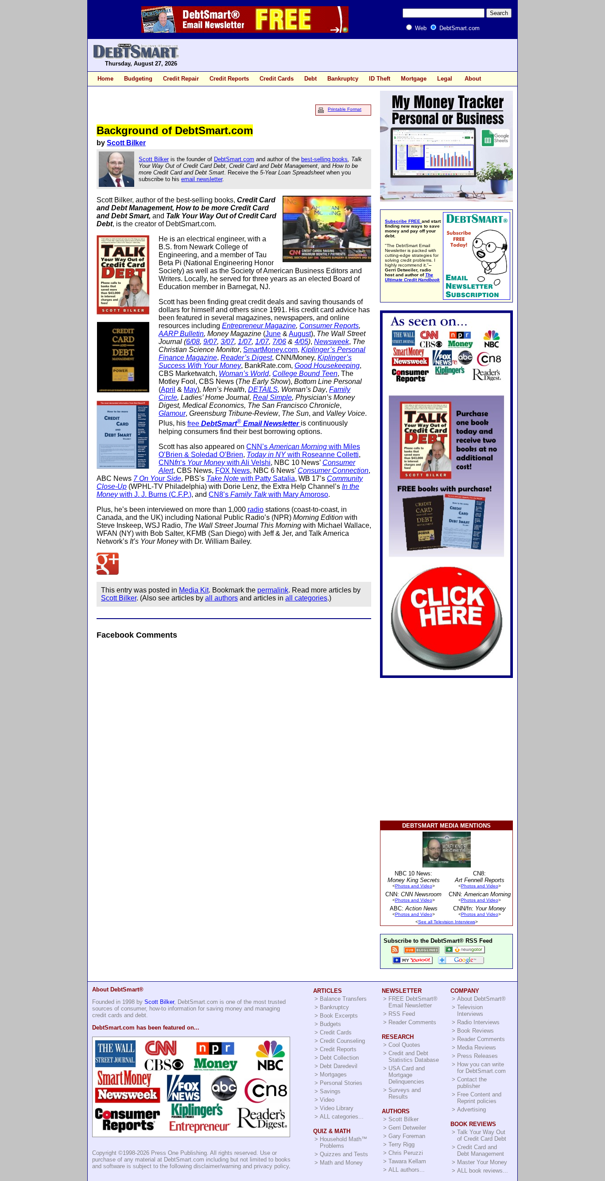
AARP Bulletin (181, 333)
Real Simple (272, 397)
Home (105, 78)
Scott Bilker (126, 143)
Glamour (172, 413)
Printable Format (344, 109)
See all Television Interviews (446, 921)
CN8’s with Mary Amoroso (268, 494)
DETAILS (263, 389)
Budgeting (138, 78)
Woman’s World (244, 373)
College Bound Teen (304, 373)
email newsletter (201, 179)
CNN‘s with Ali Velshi (215, 462)
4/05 (301, 341)
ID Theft (379, 78)
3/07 (227, 341)
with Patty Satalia (250, 478)
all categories (306, 598)
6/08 (193, 341)
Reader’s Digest (246, 357)
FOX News (232, 470)
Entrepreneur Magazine (259, 325)
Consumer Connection (333, 470)
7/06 (279, 341)
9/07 (210, 341)
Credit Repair (181, 78)
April (168, 389)
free (243, 423)
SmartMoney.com (270, 349)
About (473, 78)
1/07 (245, 341)
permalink (272, 590)
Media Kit (194, 590)
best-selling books (324, 159)
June (273, 333)
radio (256, 509)
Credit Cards (277, 78)
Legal (444, 78)
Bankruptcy (342, 78)
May (190, 389)
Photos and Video (413, 885)
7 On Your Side (157, 478)
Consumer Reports (329, 325)
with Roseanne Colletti (303, 454)
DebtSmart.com (234, 159)
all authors (221, 598)
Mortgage (414, 78)
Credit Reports (229, 78)
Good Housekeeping (327, 365)
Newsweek (331, 341)
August (300, 333)
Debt (310, 78)
